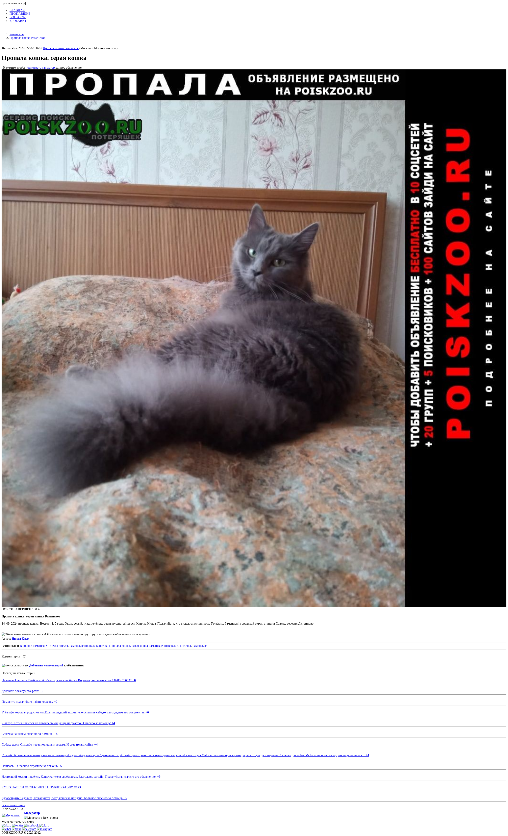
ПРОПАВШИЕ (20, 13)
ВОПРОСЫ (18, 17)
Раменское (199, 645)
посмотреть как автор (40, 67)
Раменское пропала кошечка (88, 645)
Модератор (32, 813)
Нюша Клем (20, 638)
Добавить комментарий (46, 665)
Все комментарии (13, 805)
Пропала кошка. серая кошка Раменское (136, 645)
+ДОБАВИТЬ (19, 20)
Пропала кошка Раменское (61, 48)
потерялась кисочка (177, 645)
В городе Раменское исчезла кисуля (44, 645)
